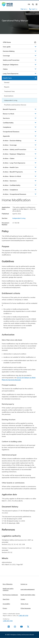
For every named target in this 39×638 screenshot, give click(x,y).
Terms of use (24, 604)
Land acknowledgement (28, 589)
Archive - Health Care (10, 167)
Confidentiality (8, 123)
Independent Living (10, 100)
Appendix (6, 136)
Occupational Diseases (11, 132)
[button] (35, 46)
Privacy (5, 608)
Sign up (23, 9)
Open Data (6, 599)
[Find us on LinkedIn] (9, 627)
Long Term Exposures (10, 73)
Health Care (7, 78)
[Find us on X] (28, 627)
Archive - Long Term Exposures (14, 163)
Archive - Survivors (10, 181)
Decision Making (8, 51)
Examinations (8, 96)
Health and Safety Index (28, 595)
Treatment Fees (9, 91)
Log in (33, 9)
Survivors (6, 118)
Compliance (7, 127)
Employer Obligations (10, 64)
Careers (23, 599)
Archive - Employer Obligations (14, 154)
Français (29, 4)
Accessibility (6, 604)
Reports (6, 87)
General (6, 82)
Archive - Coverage (10, 145)
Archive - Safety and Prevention (14, 149)
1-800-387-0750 (23, 615)
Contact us (24, 584)
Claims (5, 69)
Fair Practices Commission (10, 595)
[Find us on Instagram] (15, 627)
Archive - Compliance (10, 190)
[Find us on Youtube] (21, 627)
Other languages (26, 608)
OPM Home (7, 42)
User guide (7, 47)
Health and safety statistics (8, 589)
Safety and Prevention (11, 60)
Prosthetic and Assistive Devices (15, 105)
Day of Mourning (7, 584)
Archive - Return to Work (12, 176)
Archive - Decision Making (12, 140)
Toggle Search (33, 4)
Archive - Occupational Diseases (14, 194)
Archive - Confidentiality (11, 185)
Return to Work (8, 114)
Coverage (6, 56)
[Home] (7, 4)
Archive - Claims (8, 158)
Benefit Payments (9, 109)
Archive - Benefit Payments (13, 172)
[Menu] (36, 4)
